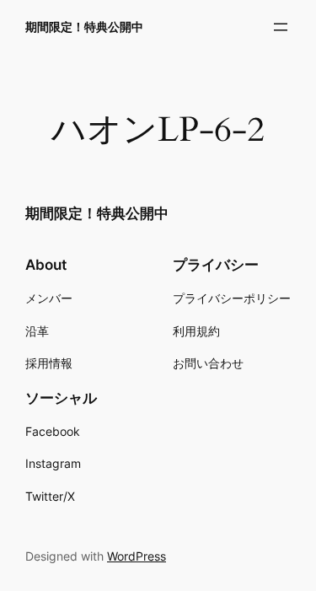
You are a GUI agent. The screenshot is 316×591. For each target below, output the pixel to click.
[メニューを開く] (280, 27)
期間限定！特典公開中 (84, 26)
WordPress (136, 556)
